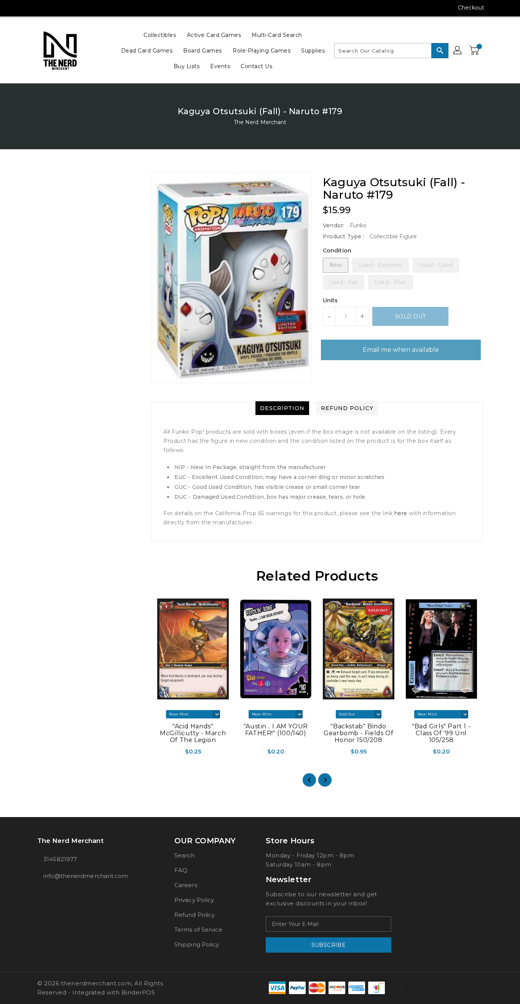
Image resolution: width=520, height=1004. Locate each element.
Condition (337, 250)
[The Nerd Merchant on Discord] (70, 7)
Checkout (471, 7)
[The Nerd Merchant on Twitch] (84, 7)
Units (330, 300)
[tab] (282, 408)
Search (184, 855)
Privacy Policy (194, 899)
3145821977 (60, 859)
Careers (185, 885)
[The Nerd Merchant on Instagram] (41, 7)
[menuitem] (159, 35)
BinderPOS (138, 992)
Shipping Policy (196, 944)
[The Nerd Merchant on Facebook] (26, 7)
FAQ (180, 870)
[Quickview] (158, 754)
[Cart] (475, 50)
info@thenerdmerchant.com (85, 875)
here (401, 513)
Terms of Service (198, 929)
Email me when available (401, 349)
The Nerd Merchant (260, 122)
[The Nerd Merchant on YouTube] (55, 7)
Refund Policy (194, 914)
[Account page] (458, 50)
